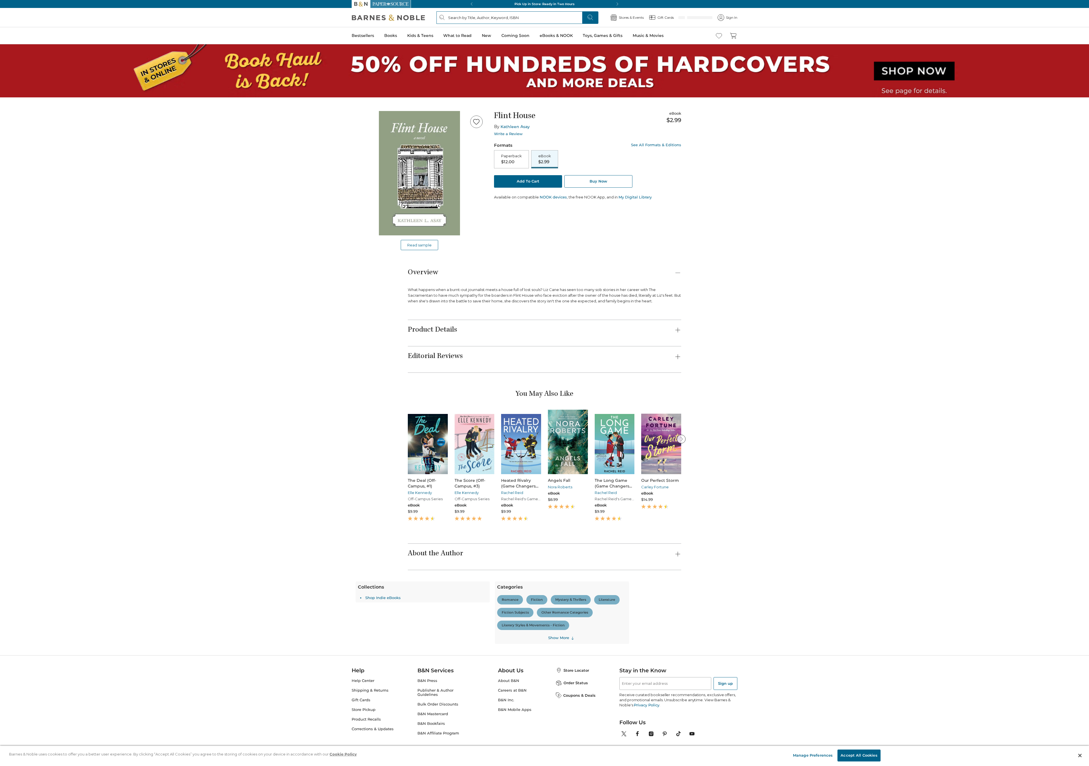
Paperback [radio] (511, 159)
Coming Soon (515, 35)
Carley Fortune (655, 487)
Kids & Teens (420, 35)
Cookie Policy (343, 754)
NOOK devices (553, 198)
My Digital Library (635, 197)
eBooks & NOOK (556, 35)
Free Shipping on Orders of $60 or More (544, 4)
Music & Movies (648, 35)
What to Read (457, 35)
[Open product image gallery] (419, 173)
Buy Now (598, 181)
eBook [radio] (544, 159)
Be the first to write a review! (544, 655)
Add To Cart (528, 181)
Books (390, 35)
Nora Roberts (560, 487)
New (486, 35)
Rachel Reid (512, 492)
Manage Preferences (813, 755)
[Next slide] (681, 438)
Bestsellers (363, 35)
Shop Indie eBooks (435, 696)
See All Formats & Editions (656, 145)
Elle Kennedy (420, 492)
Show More (610, 724)
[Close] (1080, 755)
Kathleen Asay (515, 126)
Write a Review (508, 134)
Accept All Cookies (859, 755)
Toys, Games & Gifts (602, 35)
